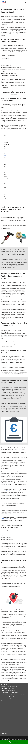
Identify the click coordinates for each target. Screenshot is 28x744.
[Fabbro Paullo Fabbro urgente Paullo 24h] (3, 2)
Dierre (5, 155)
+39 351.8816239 (9, 490)
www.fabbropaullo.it (9, 690)
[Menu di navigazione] (25, 2)
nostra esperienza (9, 328)
